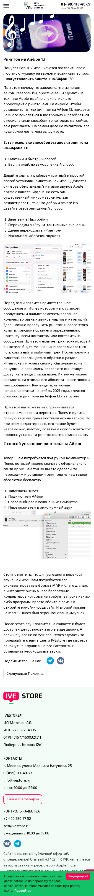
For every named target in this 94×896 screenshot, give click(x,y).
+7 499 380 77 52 (17, 818)
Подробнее (22, 890)
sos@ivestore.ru (16, 825)
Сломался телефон (23, 799)
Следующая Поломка (25, 673)
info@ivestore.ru (16, 780)
